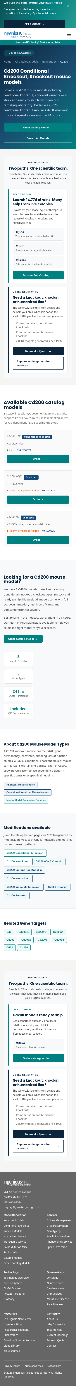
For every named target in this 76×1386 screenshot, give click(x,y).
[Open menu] (69, 34)
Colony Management (59, 1220)
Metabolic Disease (58, 1299)
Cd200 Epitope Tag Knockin (24, 870)
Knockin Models (13, 1231)
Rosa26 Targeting (14, 1293)
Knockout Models (14, 1220)
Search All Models (38, 138)
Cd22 (9, 947)
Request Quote (56, 1340)
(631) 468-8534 (13, 1202)
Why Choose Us (56, 1324)
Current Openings (57, 1335)
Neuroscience (55, 1283)
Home (7, 61)
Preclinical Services (58, 1236)
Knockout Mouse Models (20, 784)
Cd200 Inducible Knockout (23, 887)
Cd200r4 (58, 932)
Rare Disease (55, 1304)
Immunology (54, 1293)
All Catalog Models (26, 61)
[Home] (17, 34)
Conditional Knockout (16, 1225)
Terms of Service (33, 1366)
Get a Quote (34, 24)
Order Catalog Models (17, 1263)
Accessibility (54, 1366)
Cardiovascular (56, 1288)
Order (36, 459)
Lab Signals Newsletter (17, 1319)
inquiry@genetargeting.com (21, 1207)
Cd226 (24, 947)
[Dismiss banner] (68, 6)
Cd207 (10, 939)
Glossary (9, 1299)
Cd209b (42, 939)
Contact (51, 1345)
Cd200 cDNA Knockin (49, 861)
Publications (11, 1335)
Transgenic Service (15, 1241)
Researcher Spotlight (16, 1329)
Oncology (52, 1277)
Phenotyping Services (59, 1241)
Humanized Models (15, 1236)
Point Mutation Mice (16, 1247)
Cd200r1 (23, 932)
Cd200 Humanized (18, 878)
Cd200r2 (41, 932)
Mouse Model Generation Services (26, 800)
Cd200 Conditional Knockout (25, 853)
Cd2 (8, 932)
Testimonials (54, 1329)
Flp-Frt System (12, 1288)
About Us (52, 1319)
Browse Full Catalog (38, 275)
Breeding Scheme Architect (20, 1340)
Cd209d (59, 939)
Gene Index (49, 61)
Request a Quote (38, 351)
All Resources (12, 1351)
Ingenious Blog (13, 1324)
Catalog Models (13, 1257)
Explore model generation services (38, 363)
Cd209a (26, 939)
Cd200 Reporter (16, 895)
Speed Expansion (57, 1247)
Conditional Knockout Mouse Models (27, 792)
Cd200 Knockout (17, 861)
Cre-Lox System (13, 1283)
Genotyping (54, 1231)
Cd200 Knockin (57, 887)
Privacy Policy (12, 1366)
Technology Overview (16, 1277)
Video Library (12, 1345)
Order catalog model (36, 127)
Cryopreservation (57, 1225)
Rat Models (10, 1252)
